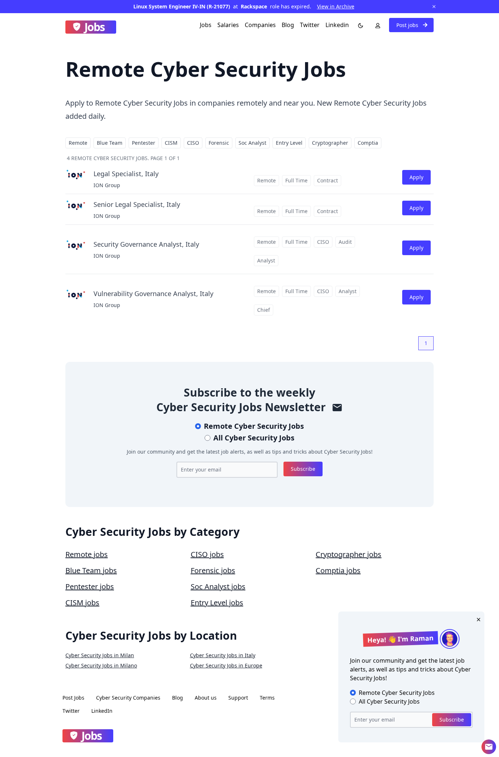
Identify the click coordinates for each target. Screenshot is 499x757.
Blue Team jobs (91, 570)
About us (206, 697)
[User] (376, 24)
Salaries (228, 25)
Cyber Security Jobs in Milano (101, 665)
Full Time (296, 180)
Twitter (310, 25)
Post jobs (408, 25)
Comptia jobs (338, 570)
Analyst (266, 260)
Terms (267, 697)
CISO (193, 142)
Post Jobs (73, 697)
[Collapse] (488, 746)
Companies (260, 25)
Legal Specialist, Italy (126, 173)
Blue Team (109, 142)
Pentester (143, 142)
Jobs (206, 25)
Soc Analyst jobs (218, 586)
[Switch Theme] (359, 24)
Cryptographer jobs (348, 554)
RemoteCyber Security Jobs (254, 426)
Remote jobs (86, 554)
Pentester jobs (89, 586)
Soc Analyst (252, 142)
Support (238, 697)
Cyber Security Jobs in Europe (226, 665)
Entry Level (289, 142)
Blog (288, 25)
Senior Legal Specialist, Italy (137, 204)
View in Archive (335, 6)
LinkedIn (102, 710)
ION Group (107, 185)
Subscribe (303, 468)
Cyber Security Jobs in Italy (222, 655)
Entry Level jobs (217, 603)
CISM (171, 142)
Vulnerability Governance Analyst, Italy (153, 293)
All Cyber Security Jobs (253, 438)
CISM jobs (82, 603)
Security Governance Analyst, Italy (146, 244)
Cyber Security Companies (128, 697)
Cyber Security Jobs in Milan (99, 655)
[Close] (477, 618)
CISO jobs (207, 554)
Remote (78, 142)
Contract (327, 180)
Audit (345, 241)
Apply (416, 177)
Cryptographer (330, 142)
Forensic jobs (213, 570)
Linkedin (337, 25)
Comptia (368, 142)
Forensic (219, 142)
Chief (263, 309)
